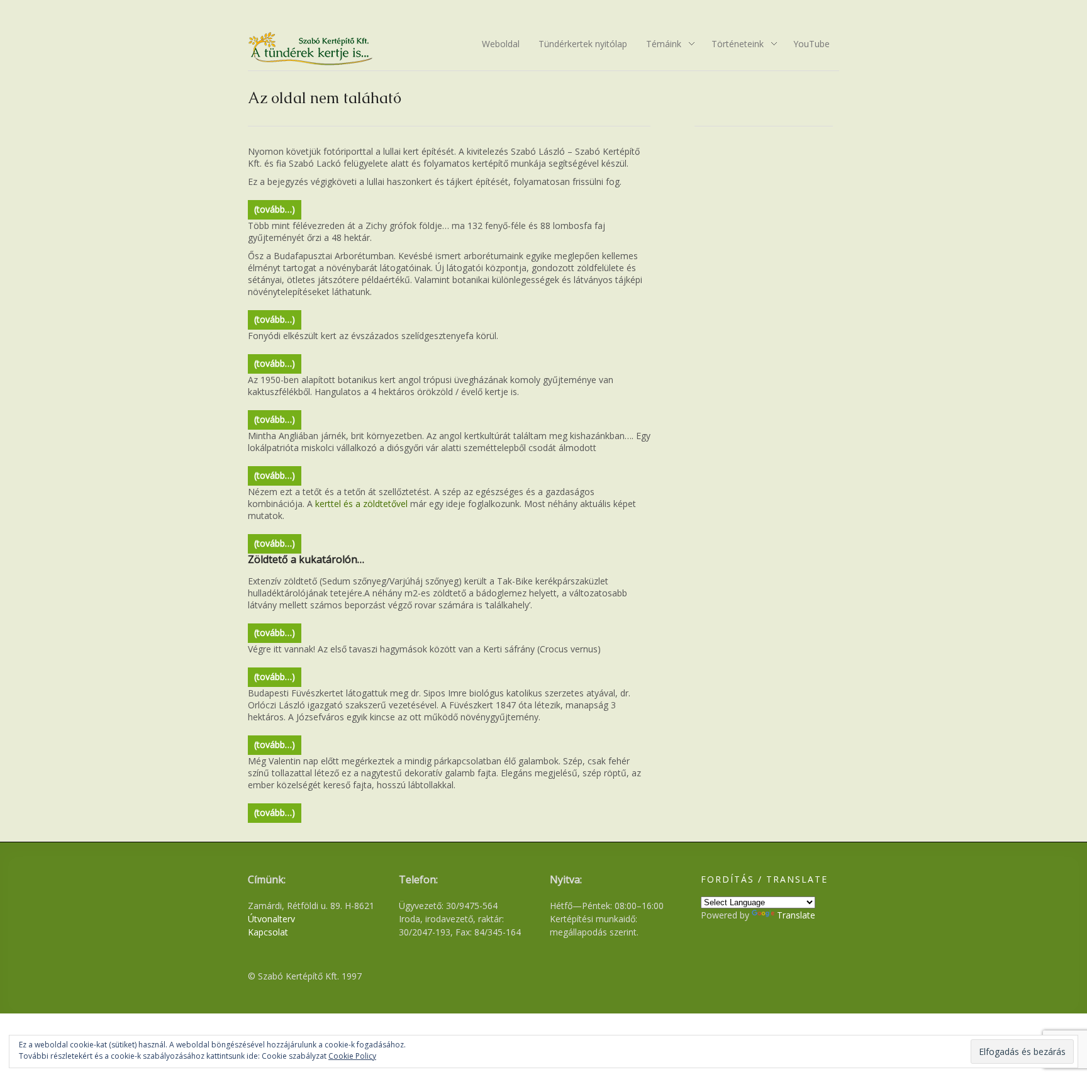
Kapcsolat (268, 932)
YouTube (811, 44)
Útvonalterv (271, 919)
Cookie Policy (352, 1056)
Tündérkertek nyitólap (582, 44)
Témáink (659, 45)
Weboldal (501, 44)
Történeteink (733, 45)
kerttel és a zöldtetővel (361, 504)
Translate (796, 915)
